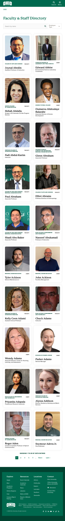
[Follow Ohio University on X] (53, 511)
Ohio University (13, 511)
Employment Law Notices (44, 504)
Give (8, 483)
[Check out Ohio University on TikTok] (56, 511)
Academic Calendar (23, 484)
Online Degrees (11, 491)
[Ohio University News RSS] (58, 511)
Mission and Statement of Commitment (32, 505)
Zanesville (37, 495)
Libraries (22, 491)
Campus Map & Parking (11, 498)
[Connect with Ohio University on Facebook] (43, 511)
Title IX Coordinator (48, 507)
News (22, 488)
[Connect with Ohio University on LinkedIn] (48, 511)
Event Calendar (24, 480)
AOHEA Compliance (32, 504)
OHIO (5, 9)
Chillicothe (37, 483)
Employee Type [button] (52, 26)
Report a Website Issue (25, 498)
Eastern (36, 486)
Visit (8, 494)
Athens (36, 480)
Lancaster (36, 489)
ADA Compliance (22, 504)
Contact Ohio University (51, 491)
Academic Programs (10, 487)
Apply (8, 480)
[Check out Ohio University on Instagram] (46, 511)
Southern (36, 492)
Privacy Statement (27, 507)
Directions (53, 487)
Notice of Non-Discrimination (49, 505)
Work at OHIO (24, 494)
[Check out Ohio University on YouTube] (51, 511)
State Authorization (37, 507)
